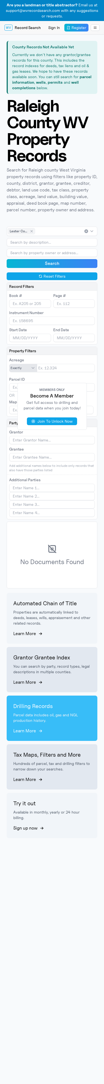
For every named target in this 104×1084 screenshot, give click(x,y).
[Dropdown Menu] (95, 27)
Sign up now (25, 828)
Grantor (16, 432)
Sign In (54, 27)
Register (79, 27)
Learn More (24, 633)
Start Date (18, 329)
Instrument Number (26, 312)
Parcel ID (17, 379)
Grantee (16, 449)
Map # (15, 401)
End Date (61, 329)
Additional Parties (24, 479)
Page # (59, 295)
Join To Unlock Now (55, 421)
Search (52, 263)
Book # (15, 295)
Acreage (16, 359)
